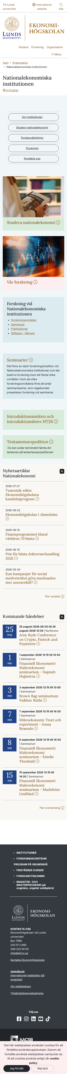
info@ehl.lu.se (19, 953)
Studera (24, 47)
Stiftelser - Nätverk (23, 333)
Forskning (37, 47)
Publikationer (19, 328)
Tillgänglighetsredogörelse (26, 993)
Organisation (55, 47)
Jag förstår (17, 1068)
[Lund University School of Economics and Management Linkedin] (33, 1019)
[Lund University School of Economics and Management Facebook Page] (19, 1019)
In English (11, 90)
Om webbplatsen (20, 986)
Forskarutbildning (32, 137)
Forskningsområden (23, 320)
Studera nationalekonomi (32, 127)
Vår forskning (20, 282)
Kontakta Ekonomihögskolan (27, 960)
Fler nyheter (53, 596)
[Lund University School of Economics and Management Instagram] (26, 1019)
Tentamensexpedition (28, 441)
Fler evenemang (50, 807)
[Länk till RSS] (62, 471)
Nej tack (42, 1068)
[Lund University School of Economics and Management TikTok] (48, 1019)
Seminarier (18, 324)
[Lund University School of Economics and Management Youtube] (40, 1019)
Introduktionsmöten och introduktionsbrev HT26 (30, 419)
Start (6, 62)
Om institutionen (32, 117)
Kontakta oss (32, 158)
